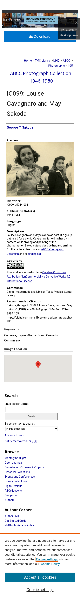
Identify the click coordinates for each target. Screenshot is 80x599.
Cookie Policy (50, 564)
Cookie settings (47, 559)
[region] (40, 566)
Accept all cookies (40, 577)
